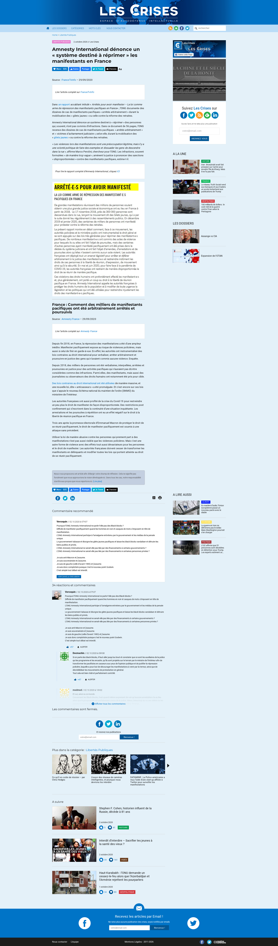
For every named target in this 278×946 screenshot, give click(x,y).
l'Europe (206, 502)
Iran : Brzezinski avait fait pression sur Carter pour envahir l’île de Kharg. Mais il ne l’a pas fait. (213, 168)
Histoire (123, 827)
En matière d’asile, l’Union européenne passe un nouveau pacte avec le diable (212, 509)
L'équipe (75, 942)
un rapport (64, 104)
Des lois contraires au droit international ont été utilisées (83, 383)
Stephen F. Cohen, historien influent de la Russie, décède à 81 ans (125, 810)
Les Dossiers (59, 28)
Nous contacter (59, 942)
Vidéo (124, 860)
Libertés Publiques (68, 35)
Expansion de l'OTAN (211, 255)
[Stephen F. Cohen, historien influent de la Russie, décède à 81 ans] (74, 818)
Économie (206, 522)
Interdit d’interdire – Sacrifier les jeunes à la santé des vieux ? (125, 842)
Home (54, 35)
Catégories (77, 28)
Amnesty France (70, 319)
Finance (206, 181)
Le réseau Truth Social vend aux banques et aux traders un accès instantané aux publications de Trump (213, 188)
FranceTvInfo (69, 79)
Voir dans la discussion (69, 577)
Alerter (83, 647)
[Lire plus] (97, 481)
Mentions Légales (133, 942)
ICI (118, 171)
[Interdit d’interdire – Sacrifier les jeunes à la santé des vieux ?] (74, 850)
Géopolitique (127, 892)
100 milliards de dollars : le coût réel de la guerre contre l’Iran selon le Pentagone (213, 208)
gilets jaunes (61, 137)
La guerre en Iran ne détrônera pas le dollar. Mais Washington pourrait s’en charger (213, 529)
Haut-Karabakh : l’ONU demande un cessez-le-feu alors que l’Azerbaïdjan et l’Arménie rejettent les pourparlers (124, 876)
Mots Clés (95, 28)
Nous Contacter (116, 28)
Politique (206, 542)
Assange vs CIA (209, 236)
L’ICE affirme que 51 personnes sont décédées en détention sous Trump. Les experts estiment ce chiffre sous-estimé (212, 549)
